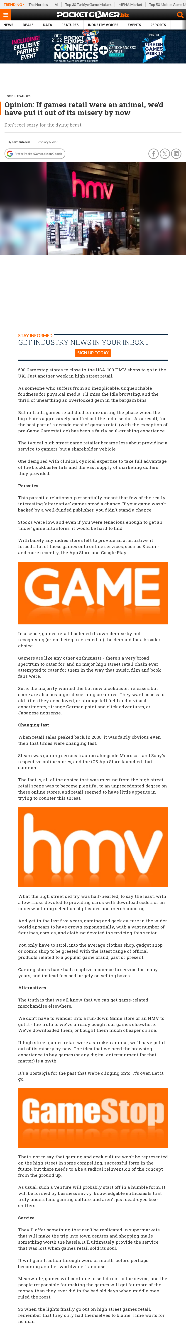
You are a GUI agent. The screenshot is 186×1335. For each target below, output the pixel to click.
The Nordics (38, 4)
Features (70, 25)
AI (56, 4)
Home (9, 96)
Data (47, 25)
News (8, 25)
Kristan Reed (21, 142)
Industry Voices (103, 25)
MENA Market (130, 4)
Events (134, 25)
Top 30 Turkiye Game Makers (88, 4)
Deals (28, 25)
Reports (158, 25)
